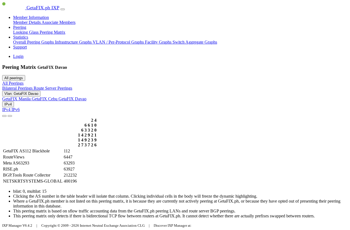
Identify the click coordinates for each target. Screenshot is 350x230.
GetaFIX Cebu (45, 98)
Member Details (27, 22)
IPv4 (8, 104)
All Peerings (13, 83)
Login (18, 56)
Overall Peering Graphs (34, 42)
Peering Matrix (52, 32)
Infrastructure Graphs (74, 42)
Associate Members (58, 22)
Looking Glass (26, 32)
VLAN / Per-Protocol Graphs (119, 42)
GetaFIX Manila (17, 98)
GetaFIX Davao (72, 98)
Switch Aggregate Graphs (195, 42)
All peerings (13, 78)
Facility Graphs (159, 42)
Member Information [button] (31, 17)
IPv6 (15, 109)
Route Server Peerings (53, 88)
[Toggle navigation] (62, 9)
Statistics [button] (20, 37)
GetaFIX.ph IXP (42, 7)
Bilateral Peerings (18, 88)
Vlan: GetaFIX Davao (21, 94)
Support (20, 47)
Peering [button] (19, 27)
